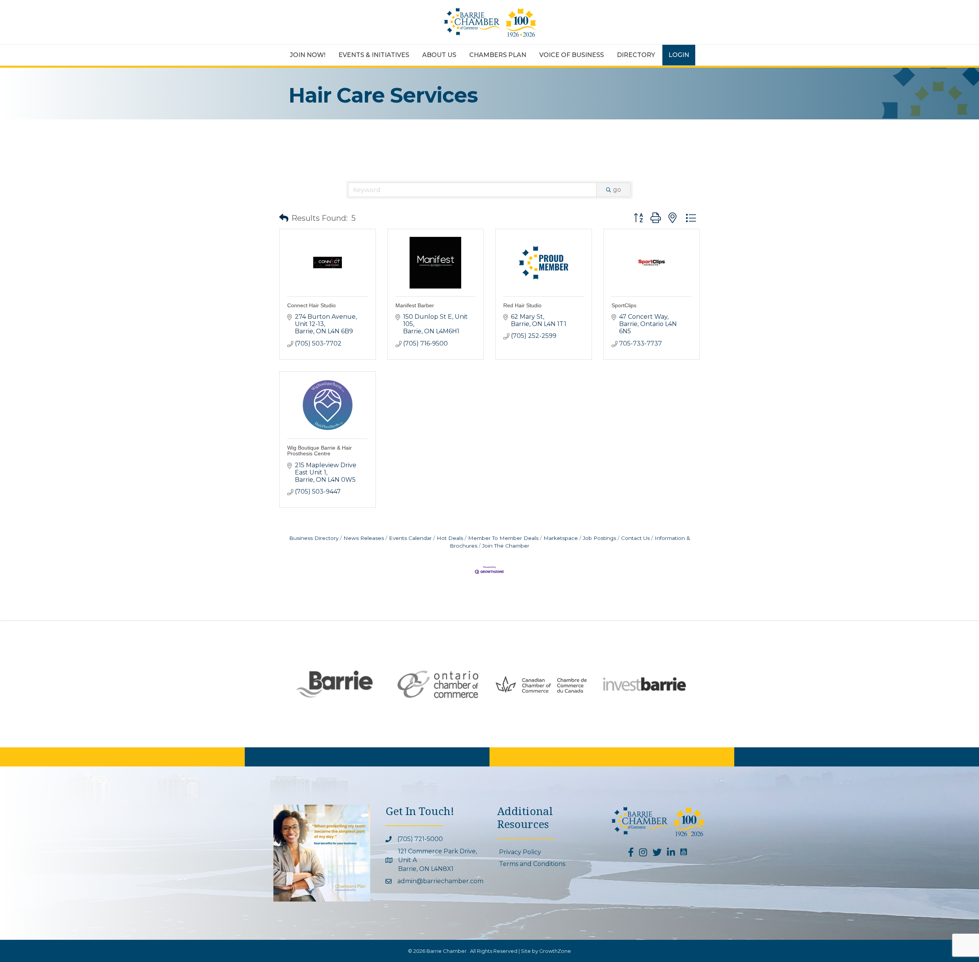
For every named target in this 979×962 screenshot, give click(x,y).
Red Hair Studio (522, 305)
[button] (283, 218)
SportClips (623, 305)
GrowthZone (555, 951)
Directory (636, 55)
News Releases (363, 538)
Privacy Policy (520, 852)
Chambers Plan (497, 55)
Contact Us (635, 538)
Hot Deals (450, 538)
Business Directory (313, 538)
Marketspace (560, 538)
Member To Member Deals (503, 538)
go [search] (617, 189)
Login (678, 55)
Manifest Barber (414, 305)
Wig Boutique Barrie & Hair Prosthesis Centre (319, 451)
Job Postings (599, 538)
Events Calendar (410, 538)
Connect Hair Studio (311, 305)
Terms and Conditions (532, 863)
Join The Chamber (505, 546)
